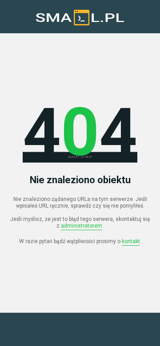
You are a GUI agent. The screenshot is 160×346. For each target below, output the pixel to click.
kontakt (131, 241)
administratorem (81, 226)
